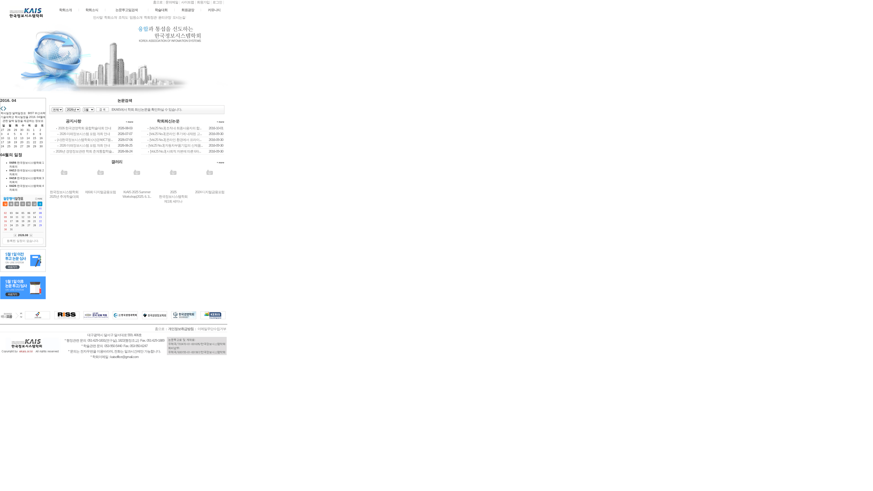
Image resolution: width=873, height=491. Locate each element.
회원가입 (203, 2)
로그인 (217, 2)
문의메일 (172, 2)
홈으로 (158, 2)
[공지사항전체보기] (130, 125)
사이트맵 (187, 2)
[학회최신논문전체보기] (221, 125)
